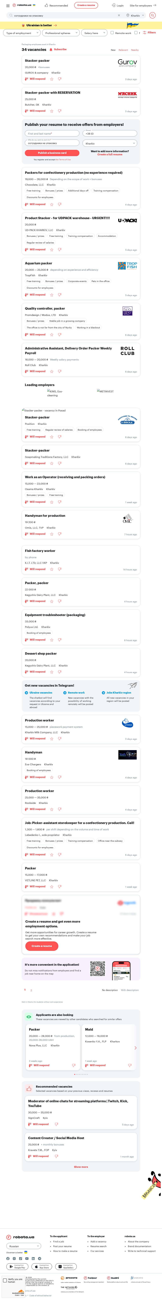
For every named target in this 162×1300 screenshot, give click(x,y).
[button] (17, 1266)
